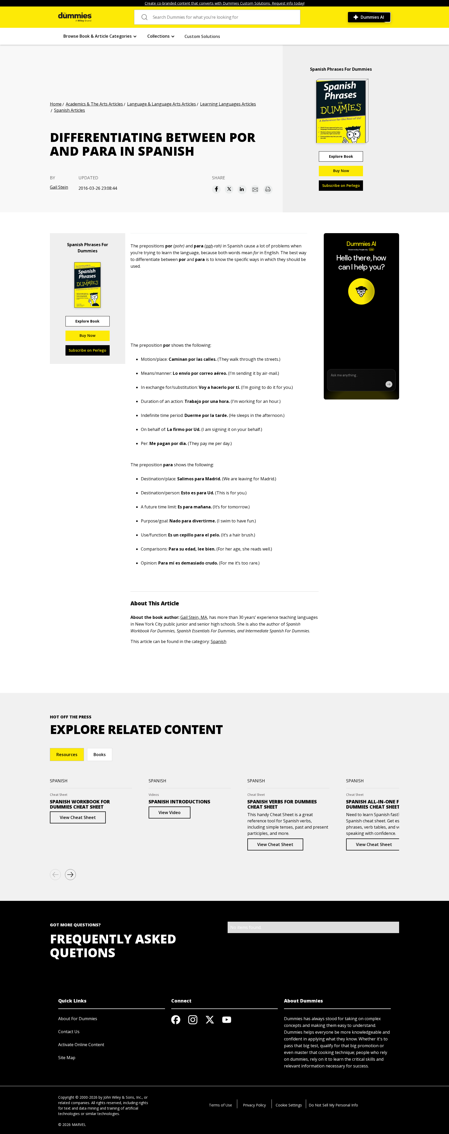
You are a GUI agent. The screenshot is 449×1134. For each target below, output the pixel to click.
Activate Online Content (81, 1044)
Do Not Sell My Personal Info (333, 1105)
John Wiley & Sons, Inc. (122, 1097)
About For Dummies (77, 1018)
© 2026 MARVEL (72, 1124)
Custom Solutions (202, 36)
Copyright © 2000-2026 (77, 1097)
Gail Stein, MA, (194, 617)
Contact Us (69, 1031)
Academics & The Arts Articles (94, 104)
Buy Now (341, 170)
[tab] (67, 754)
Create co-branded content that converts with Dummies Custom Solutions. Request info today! (225, 3)
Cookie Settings (289, 1105)
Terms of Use (220, 1105)
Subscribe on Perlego (341, 185)
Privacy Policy (254, 1105)
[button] (100, 36)
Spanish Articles (69, 110)
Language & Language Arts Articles (161, 104)
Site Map (66, 1057)
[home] (74, 17)
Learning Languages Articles (228, 104)
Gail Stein (59, 187)
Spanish (218, 641)
